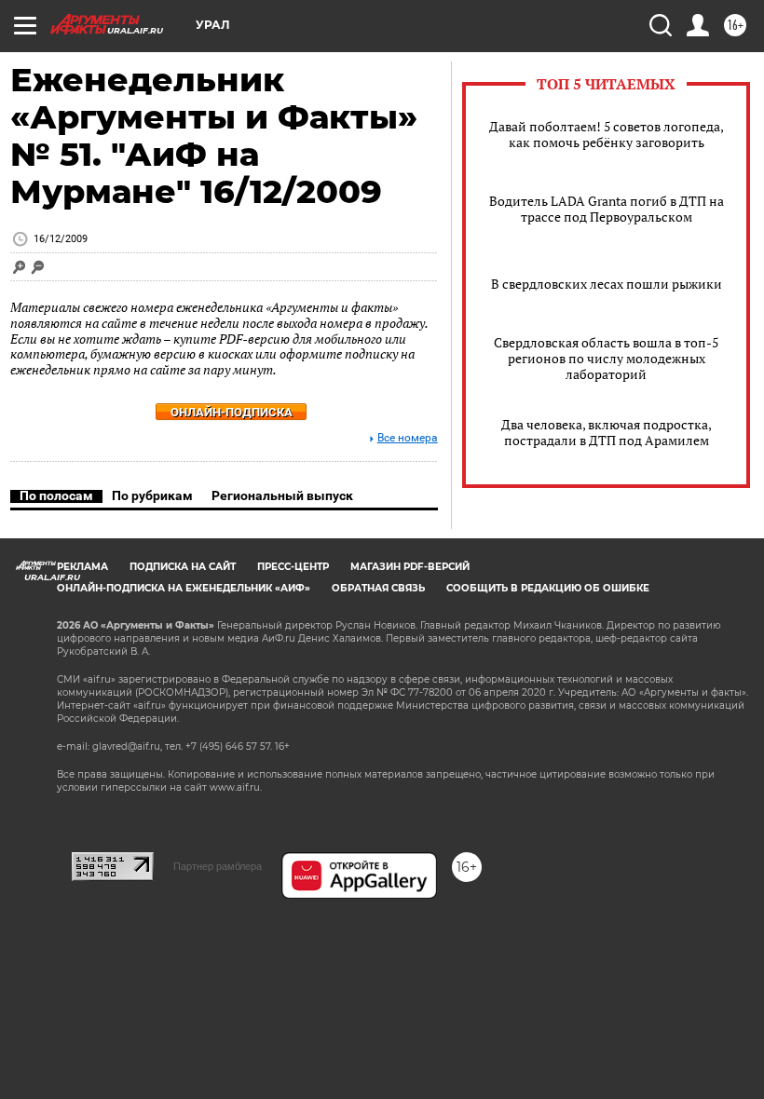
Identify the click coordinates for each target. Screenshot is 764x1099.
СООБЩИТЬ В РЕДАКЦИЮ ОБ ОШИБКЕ (547, 588)
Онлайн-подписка (232, 412)
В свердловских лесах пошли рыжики (606, 284)
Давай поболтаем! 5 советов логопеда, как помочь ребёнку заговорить (606, 134)
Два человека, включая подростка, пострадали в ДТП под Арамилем (606, 432)
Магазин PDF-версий (410, 567)
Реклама (82, 567)
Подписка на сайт (183, 567)
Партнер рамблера (217, 866)
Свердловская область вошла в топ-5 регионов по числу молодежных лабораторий (606, 358)
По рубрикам (152, 495)
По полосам (56, 495)
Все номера (407, 438)
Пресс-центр (293, 567)
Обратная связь (378, 588)
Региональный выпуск (282, 495)
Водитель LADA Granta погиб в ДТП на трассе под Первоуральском (606, 208)
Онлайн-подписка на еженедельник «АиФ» (183, 588)
